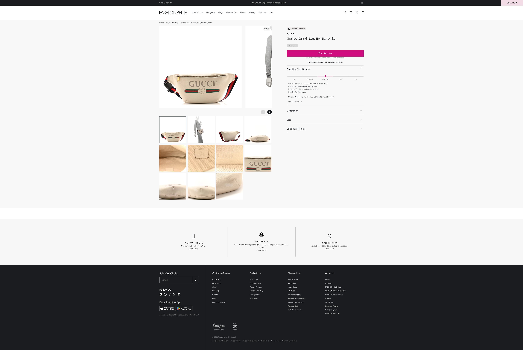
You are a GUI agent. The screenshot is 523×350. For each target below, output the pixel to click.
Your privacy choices (289, 341)
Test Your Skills (293, 306)
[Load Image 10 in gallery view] (201, 186)
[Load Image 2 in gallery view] (201, 129)
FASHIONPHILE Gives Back (335, 291)
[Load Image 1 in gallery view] (172, 129)
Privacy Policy (235, 341)
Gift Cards (291, 291)
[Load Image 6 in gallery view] (201, 158)
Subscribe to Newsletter (296, 302)
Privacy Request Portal (250, 341)
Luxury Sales (292, 287)
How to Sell (254, 279)
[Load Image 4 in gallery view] (257, 129)
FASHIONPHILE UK (332, 314)
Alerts (214, 287)
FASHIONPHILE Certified (334, 295)
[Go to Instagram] (165, 294)
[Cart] (363, 12)
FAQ (214, 298)
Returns (215, 295)
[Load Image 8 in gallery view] (257, 158)
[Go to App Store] (167, 310)
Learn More (193, 249)
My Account (216, 283)
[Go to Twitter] (174, 294)
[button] (345, 12)
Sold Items (253, 298)
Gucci (161, 23)
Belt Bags (175, 23)
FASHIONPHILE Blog (333, 287)
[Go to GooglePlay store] (184, 310)
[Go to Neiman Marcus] (219, 326)
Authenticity (292, 283)
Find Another (325, 53)
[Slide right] (269, 112)
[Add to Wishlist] (266, 29)
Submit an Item (255, 283)
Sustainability (329, 302)
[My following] (351, 12)
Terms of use (275, 341)
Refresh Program (256, 287)
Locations (328, 283)
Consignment (254, 295)
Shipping (215, 291)
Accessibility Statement (220, 341)
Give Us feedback (218, 302)
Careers (328, 298)
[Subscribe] (196, 280)
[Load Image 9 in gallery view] (172, 186)
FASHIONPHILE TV (295, 310)
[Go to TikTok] (169, 294)
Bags (168, 23)
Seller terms (265, 341)
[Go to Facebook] (160, 294)
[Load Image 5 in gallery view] (172, 158)
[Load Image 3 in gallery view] (229, 129)
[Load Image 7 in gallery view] (229, 158)
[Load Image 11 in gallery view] (229, 186)
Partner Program (331, 310)
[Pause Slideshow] (362, 3)
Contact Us (216, 279)
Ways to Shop (293, 279)
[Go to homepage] (173, 13)
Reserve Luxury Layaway (296, 298)
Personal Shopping (294, 295)
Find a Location (165, 3)
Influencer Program (332, 306)
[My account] (357, 12)
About (327, 279)
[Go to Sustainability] (235, 326)
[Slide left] (263, 112)
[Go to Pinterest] (178, 294)
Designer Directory (256, 291)
